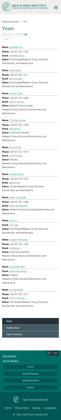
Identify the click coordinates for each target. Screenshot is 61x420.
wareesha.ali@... (17, 55)
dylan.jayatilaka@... (19, 205)
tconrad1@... (15, 128)
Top (55, 353)
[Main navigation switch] (56, 7)
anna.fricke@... (16, 155)
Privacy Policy (22, 408)
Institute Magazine (30, 374)
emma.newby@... (17, 298)
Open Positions (14, 334)
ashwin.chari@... (17, 101)
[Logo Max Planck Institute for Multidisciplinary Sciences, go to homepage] (25, 6)
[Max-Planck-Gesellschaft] (18, 399)
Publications (12, 327)
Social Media (11, 361)
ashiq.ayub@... (16, 78)
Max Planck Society (30, 380)
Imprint (8, 408)
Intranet (30, 387)
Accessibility (50, 408)
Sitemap (36, 408)
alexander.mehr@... (18, 271)
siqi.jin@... (14, 225)
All (25, 34)
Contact (30, 367)
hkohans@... (15, 248)
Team (9, 321)
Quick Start (10, 356)
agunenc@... (15, 182)
